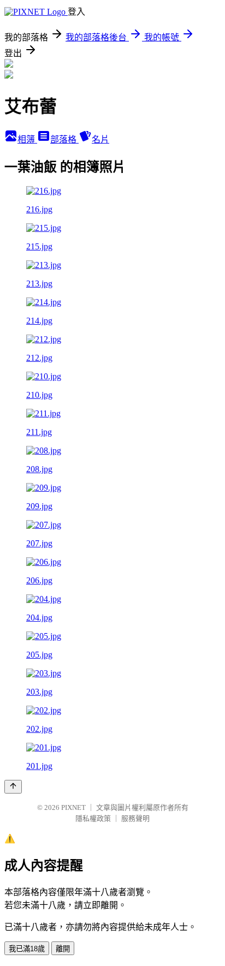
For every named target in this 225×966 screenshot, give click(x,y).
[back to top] (13, 787)
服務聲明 (135, 818)
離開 (63, 949)
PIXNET (73, 807)
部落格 (64, 139)
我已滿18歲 (27, 949)
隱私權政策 (93, 818)
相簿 (27, 139)
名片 (100, 139)
